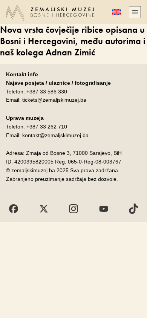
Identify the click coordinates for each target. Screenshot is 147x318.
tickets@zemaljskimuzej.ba (54, 100)
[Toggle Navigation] (135, 12)
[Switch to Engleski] (116, 12)
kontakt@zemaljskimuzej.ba (55, 135)
